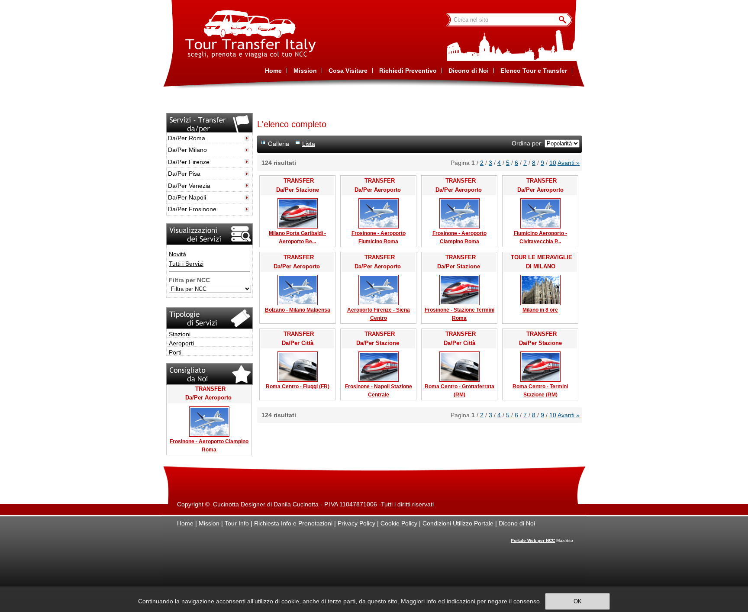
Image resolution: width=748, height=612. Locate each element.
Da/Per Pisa (184, 173)
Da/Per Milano (187, 149)
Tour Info (237, 523)
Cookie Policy (398, 523)
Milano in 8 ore (540, 310)
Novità (177, 254)
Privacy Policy (356, 523)
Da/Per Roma (186, 138)
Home (185, 523)
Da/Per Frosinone (192, 209)
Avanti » (569, 162)
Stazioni (179, 334)
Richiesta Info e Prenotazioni (293, 523)
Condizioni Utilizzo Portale (457, 523)
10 (552, 162)
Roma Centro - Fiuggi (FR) (297, 386)
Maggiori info (418, 601)
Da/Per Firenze (189, 161)
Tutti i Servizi (186, 263)
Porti (175, 352)
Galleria (278, 143)
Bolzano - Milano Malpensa (297, 310)
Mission (209, 523)
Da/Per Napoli (187, 197)
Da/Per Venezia (189, 185)
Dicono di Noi (517, 523)
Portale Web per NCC (533, 540)
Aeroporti (181, 343)
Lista (308, 143)
